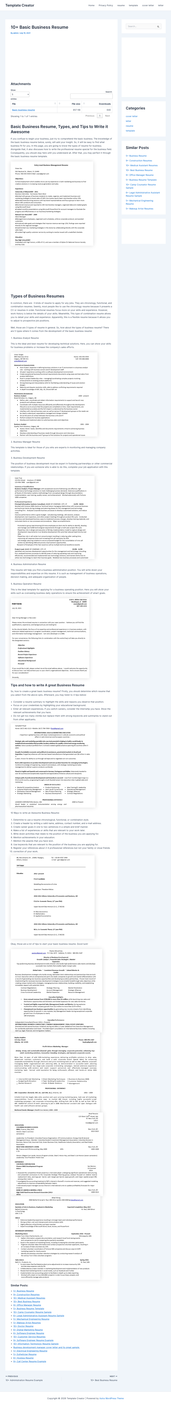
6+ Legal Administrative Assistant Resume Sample (38, 1315)
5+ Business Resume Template (28, 1308)
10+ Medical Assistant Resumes (29, 1298)
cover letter (148, 5)
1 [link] (99, 115)
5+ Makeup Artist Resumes (27, 1322)
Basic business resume (23, 110)
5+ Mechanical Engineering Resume (31, 1319)
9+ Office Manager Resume (27, 1305)
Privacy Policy (106, 5)
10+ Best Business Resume (26, 1301)
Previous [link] (90, 115)
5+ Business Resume (23, 1291)
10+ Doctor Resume (23, 1326)
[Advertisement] (33, 57)
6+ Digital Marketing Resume (28, 1329)
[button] (55, 103)
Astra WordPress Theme (111, 1398)
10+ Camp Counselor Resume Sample (32, 1312)
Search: (109, 92)
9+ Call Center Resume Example (29, 1361)
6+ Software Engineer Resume (28, 1333)
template (133, 5)
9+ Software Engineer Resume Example (33, 1340)
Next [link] (107, 115)
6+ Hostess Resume (23, 1358)
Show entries (14, 94)
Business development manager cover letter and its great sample (46, 1347)
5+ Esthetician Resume (24, 1354)
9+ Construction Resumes (26, 1294)
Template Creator (19, 5)
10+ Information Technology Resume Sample (36, 1343)
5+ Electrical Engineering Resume (30, 1350)
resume (121, 5)
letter (161, 5)
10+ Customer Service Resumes (29, 1336)
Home (91, 5)
